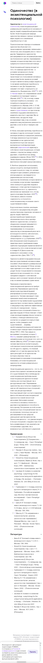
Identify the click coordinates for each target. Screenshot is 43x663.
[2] (21, 98)
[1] (36, 90)
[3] (35, 156)
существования (22, 110)
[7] (27, 341)
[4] (36, 193)
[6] (33, 254)
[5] (40, 238)
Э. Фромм (14, 94)
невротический (23, 147)
